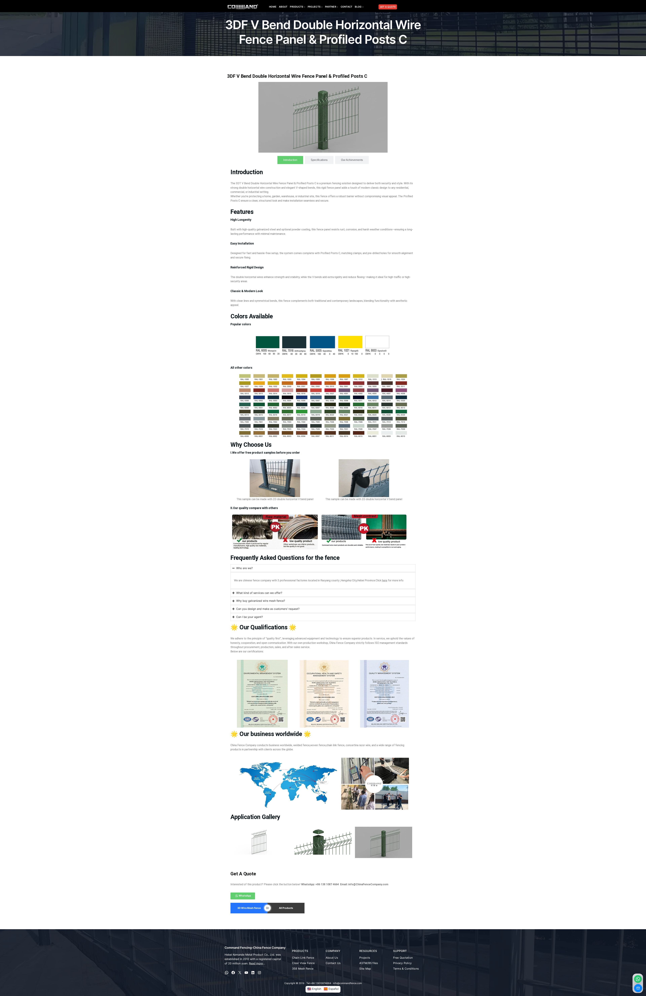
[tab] (290, 160)
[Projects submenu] (321, 6)
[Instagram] (259, 973)
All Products (286, 907)
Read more (256, 963)
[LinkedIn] (253, 973)
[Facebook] (233, 973)
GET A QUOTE (388, 6)
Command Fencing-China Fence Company (255, 947)
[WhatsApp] (227, 973)
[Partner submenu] (337, 6)
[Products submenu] (304, 6)
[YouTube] (246, 973)
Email (638, 988)
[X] (240, 973)
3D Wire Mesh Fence (249, 907)
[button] (638, 979)
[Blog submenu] (363, 6)
